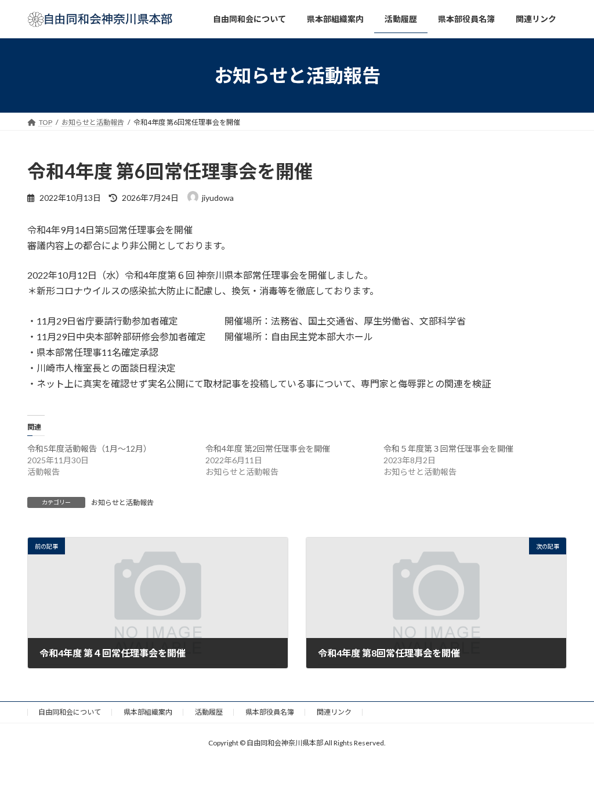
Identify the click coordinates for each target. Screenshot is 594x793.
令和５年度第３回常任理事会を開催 (448, 448)
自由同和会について (69, 712)
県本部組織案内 (148, 712)
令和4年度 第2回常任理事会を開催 (267, 448)
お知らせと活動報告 (122, 502)
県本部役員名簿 (269, 712)
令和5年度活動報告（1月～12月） (89, 448)
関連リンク (334, 712)
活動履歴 (209, 712)
